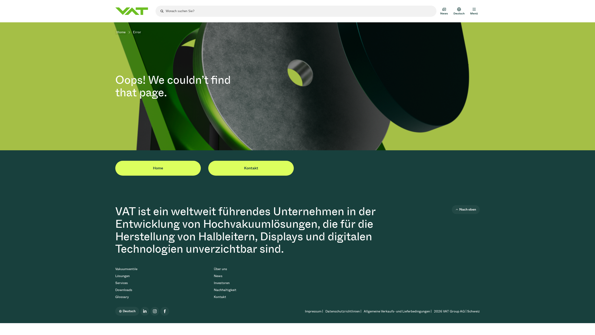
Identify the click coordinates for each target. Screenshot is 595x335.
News (218, 276)
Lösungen (122, 276)
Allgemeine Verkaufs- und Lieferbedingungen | (398, 311)
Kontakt (251, 168)
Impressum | (314, 311)
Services (121, 283)
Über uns (220, 269)
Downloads (123, 290)
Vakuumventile (126, 269)
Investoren (222, 283)
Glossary (122, 297)
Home (121, 32)
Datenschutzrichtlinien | (343, 311)
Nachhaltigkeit (225, 290)
